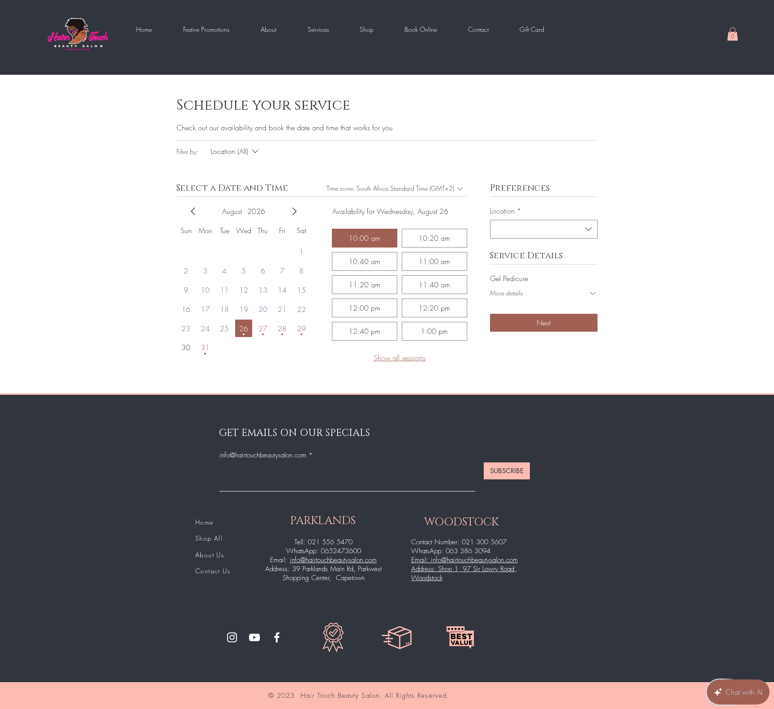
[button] (732, 34)
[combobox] (544, 229)
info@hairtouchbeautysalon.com (262, 455)
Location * (505, 211)
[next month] (294, 211)
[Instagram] (232, 637)
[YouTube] (254, 637)
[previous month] (193, 211)
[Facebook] (277, 637)
